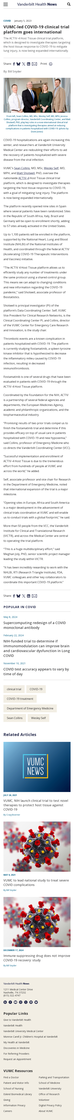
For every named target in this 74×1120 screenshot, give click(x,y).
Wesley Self (51, 168)
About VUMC (46, 1111)
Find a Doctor (11, 1077)
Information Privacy (14, 1105)
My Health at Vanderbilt (16, 1042)
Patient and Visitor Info (16, 1082)
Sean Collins (22, 168)
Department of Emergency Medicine (30, 708)
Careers (7, 1111)
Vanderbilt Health (12, 1025)
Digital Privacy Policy (50, 1105)
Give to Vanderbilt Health (17, 1019)
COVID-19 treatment (20, 699)
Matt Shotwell (26, 173)
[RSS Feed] (5, 1002)
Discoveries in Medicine (16, 1048)
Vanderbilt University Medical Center (23, 1031)
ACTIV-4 (23, 178)
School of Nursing (13, 1088)
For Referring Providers (16, 1053)
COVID (7, 20)
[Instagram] (20, 1002)
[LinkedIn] (31, 1002)
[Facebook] (10, 1002)
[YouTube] (15, 1002)
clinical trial (14, 689)
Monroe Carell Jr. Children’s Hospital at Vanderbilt (30, 1036)
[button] (5, 4)
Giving (6, 1099)
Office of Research (49, 1094)
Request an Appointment (17, 1059)
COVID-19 (36, 689)
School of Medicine (49, 1082)
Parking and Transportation (54, 1077)
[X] (26, 1002)
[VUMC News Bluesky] (36, 1002)
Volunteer (44, 1099)
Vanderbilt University (50, 1088)
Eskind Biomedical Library (17, 1094)
